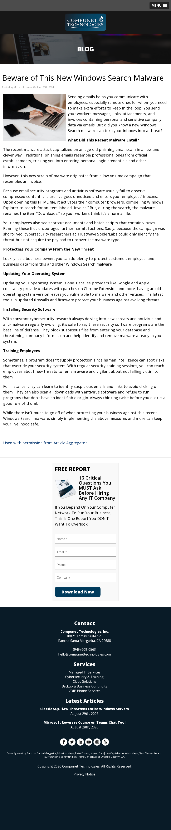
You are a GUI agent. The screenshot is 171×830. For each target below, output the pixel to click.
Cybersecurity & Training (84, 677)
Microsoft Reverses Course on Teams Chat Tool (85, 722)
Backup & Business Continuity (84, 686)
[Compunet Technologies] (85, 22)
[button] (159, 5)
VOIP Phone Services (85, 691)
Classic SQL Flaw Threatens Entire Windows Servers (84, 709)
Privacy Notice (84, 774)
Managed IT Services (85, 672)
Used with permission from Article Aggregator (45, 442)
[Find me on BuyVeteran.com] (84, 795)
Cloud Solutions (84, 681)
